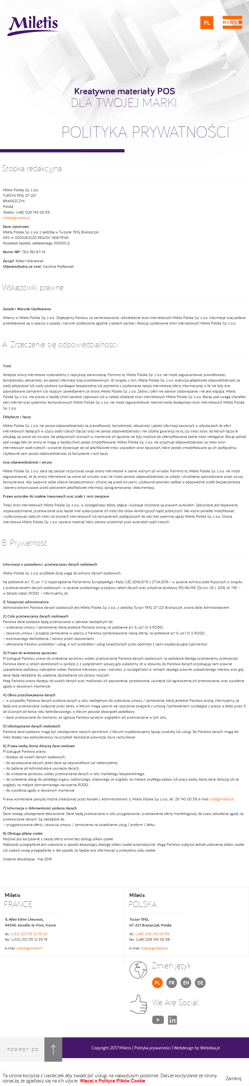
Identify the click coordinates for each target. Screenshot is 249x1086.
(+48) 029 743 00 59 (152, 933)
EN (186, 982)
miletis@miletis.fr (30, 948)
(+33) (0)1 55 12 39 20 (29, 933)
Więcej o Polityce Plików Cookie (112, 1080)
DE (200, 982)
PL (207, 22)
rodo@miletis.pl (222, 799)
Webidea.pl (210, 1048)
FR (171, 982)
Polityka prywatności (152, 1048)
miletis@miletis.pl (16, 217)
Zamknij (234, 1078)
